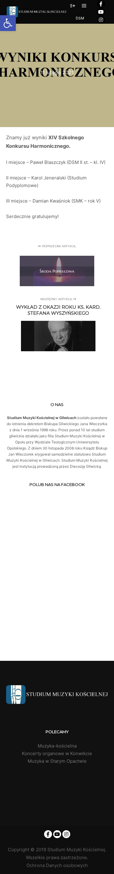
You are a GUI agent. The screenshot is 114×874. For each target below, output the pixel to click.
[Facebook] (101, 4)
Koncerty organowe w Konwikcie (57, 753)
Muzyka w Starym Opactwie (57, 761)
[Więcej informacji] (72, 6)
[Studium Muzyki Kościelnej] (36, 12)
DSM (80, 18)
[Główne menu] (84, 6)
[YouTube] (101, 12)
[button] (8, 23)
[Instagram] (101, 20)
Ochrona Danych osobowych (57, 865)
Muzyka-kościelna (57, 746)
